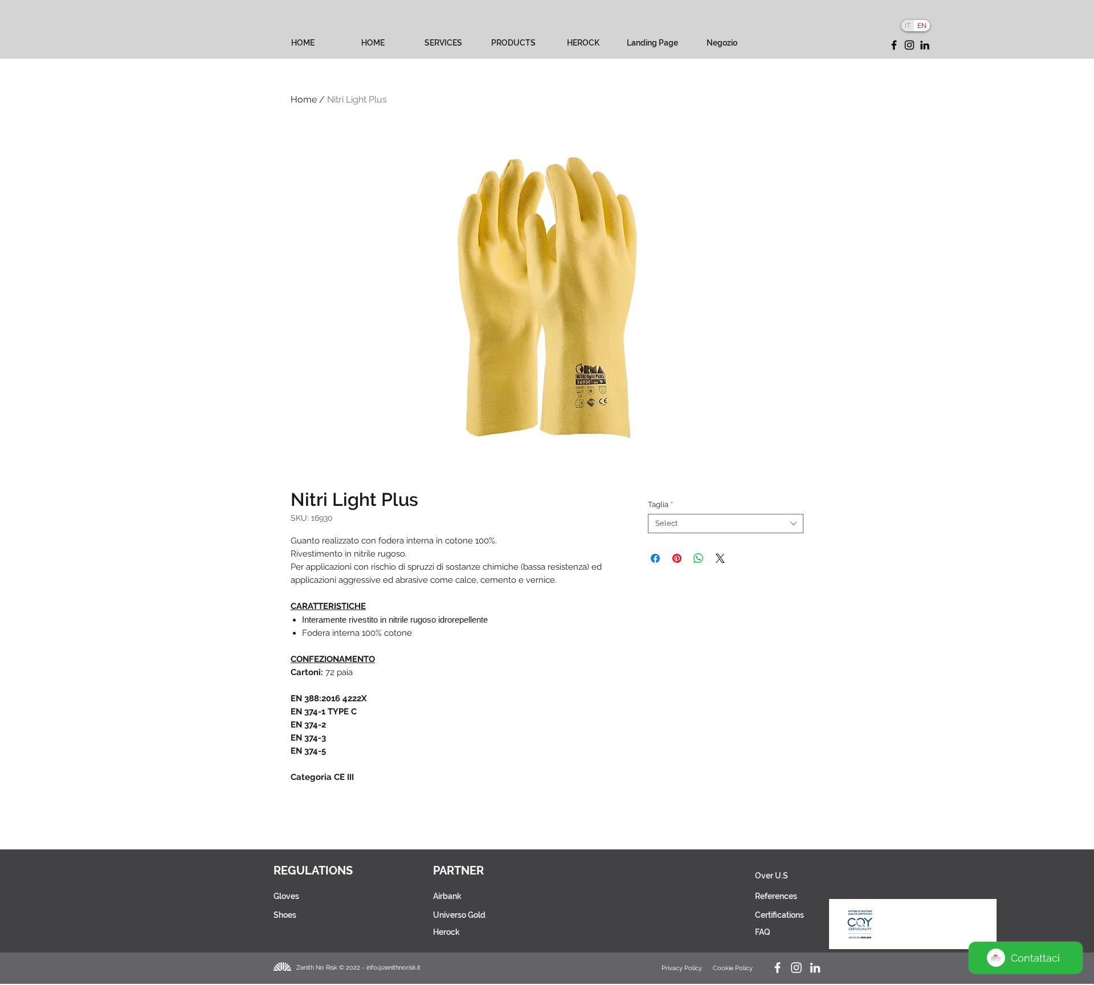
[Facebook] (894, 45)
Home (304, 99)
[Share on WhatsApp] (698, 558)
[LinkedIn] (925, 45)
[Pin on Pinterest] (677, 558)
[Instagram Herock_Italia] (796, 968)
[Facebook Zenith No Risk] (777, 968)
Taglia (660, 504)
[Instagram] (909, 45)
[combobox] (725, 523)
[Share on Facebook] (655, 558)
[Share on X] (720, 558)
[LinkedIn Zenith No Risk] (815, 968)
